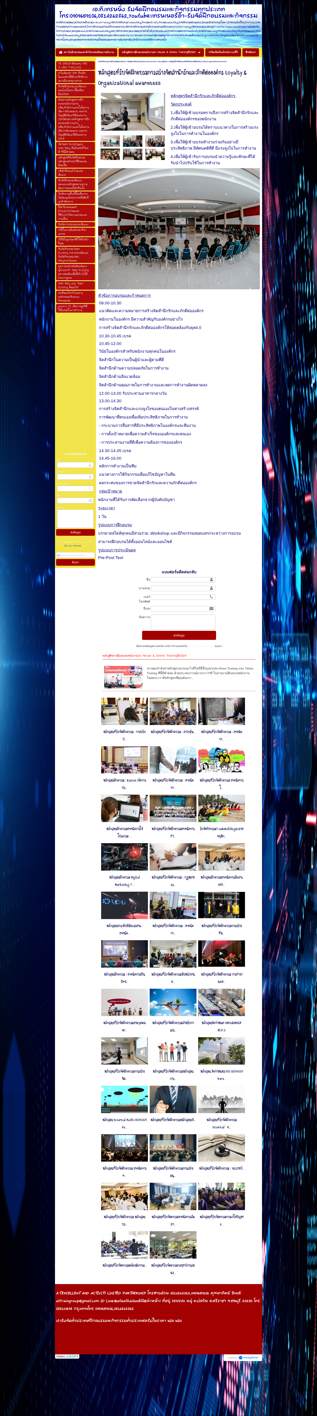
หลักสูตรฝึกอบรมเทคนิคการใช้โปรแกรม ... (124, 832)
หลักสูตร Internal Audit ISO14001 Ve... (124, 1123)
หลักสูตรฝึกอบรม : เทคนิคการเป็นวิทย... (124, 978)
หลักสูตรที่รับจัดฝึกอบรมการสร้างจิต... (124, 1075)
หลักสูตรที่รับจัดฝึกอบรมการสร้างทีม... (221, 929)
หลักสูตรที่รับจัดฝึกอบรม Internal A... (222, 1123)
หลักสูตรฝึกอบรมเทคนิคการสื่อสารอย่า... (222, 881)
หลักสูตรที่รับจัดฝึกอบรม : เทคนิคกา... (221, 735)
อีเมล (59, 496)
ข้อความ (60, 507)
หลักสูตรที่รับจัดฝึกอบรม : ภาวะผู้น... (173, 732)
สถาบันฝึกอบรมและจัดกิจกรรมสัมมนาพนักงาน (112, 61)
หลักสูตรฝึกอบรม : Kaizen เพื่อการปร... (124, 784)
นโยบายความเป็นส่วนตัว (73, 545)
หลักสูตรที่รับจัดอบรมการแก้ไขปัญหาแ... (222, 1220)
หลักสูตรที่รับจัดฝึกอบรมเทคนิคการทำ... (173, 832)
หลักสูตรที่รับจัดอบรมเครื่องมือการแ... (124, 1265)
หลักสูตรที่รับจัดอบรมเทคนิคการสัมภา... (173, 1220)
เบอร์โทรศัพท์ (63, 484)
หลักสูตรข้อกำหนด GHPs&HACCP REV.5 (222, 1026)
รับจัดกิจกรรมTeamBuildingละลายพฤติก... (221, 832)
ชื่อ (58, 460)
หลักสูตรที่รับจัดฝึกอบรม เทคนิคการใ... (221, 784)
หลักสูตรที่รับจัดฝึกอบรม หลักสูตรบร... (124, 1220)
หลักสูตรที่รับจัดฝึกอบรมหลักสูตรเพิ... (173, 1120)
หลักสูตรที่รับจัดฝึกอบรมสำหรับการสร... (173, 1026)
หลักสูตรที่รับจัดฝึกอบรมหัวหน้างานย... (173, 978)
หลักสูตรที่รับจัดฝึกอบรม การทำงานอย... (221, 978)
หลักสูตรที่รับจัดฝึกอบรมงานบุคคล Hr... (124, 1026)
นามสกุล (60, 472)
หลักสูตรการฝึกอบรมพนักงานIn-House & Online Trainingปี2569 (147, 61)
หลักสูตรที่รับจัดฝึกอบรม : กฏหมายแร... (173, 881)
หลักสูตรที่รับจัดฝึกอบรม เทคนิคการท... (124, 1172)
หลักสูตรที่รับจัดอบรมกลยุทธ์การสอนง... (173, 1269)
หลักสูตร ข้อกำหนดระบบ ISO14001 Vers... (221, 1075)
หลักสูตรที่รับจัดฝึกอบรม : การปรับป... (124, 735)
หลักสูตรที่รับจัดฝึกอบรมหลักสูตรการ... (173, 1075)
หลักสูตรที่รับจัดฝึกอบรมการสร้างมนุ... (173, 1172)
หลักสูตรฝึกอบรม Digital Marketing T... (124, 881)
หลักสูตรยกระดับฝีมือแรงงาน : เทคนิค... (125, 929)
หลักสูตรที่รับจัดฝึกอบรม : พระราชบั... (221, 1168)
